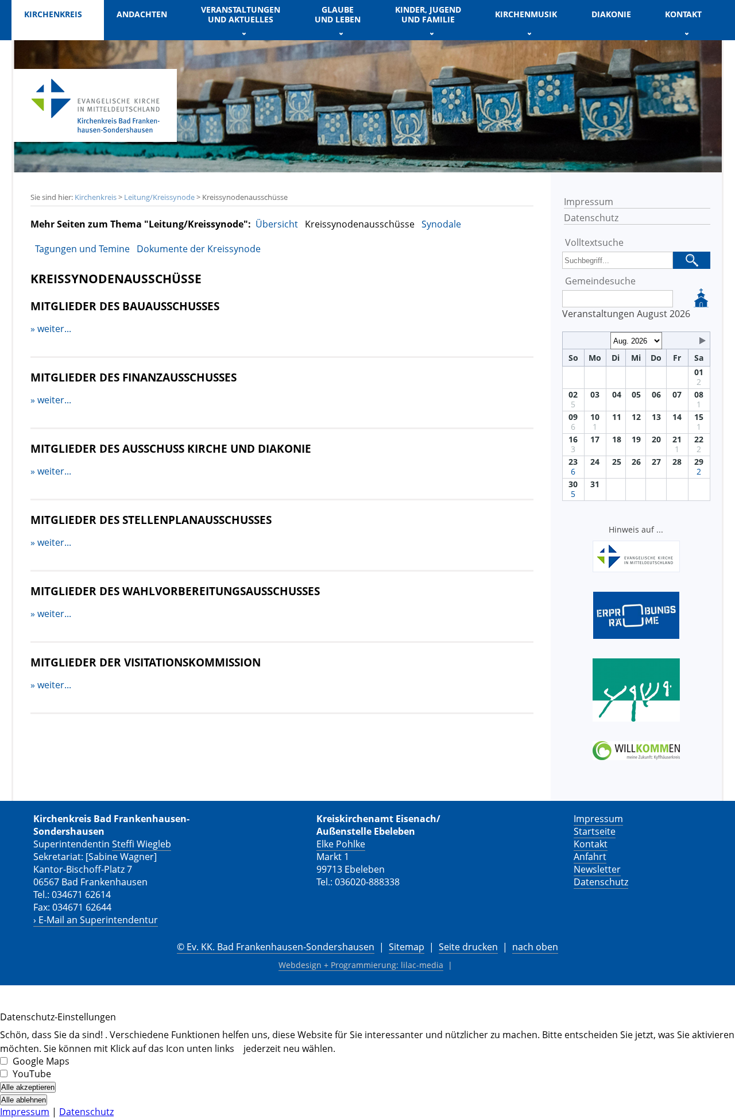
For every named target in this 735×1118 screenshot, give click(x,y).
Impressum (588, 201)
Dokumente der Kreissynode (199, 248)
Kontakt (591, 844)
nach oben (535, 946)
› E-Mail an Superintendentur (95, 919)
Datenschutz (591, 217)
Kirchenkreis (96, 197)
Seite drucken (468, 946)
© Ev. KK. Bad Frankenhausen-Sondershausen (275, 946)
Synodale (441, 224)
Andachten (142, 14)
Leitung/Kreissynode (159, 197)
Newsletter (597, 869)
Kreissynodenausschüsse (360, 224)
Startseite (595, 831)
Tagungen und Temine (82, 248)
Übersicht (277, 224)
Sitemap (406, 946)
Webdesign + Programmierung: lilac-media (360, 964)
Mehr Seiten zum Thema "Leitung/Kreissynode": (140, 224)
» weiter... (50, 328)
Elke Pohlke (340, 844)
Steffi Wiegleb (141, 844)
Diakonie (611, 14)
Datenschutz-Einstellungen (58, 1017)
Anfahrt (590, 856)
